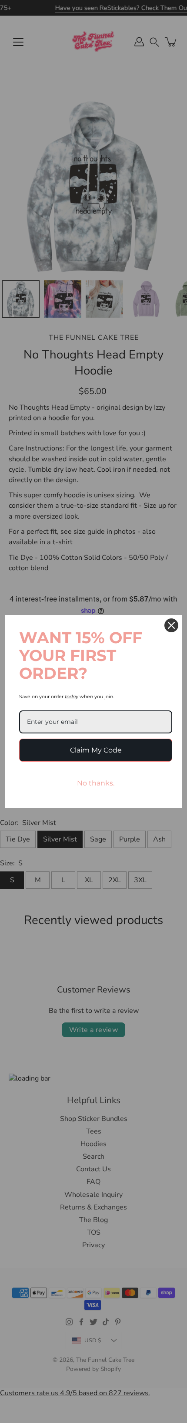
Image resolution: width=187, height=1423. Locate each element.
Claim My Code (96, 750)
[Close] (171, 625)
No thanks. (95, 783)
